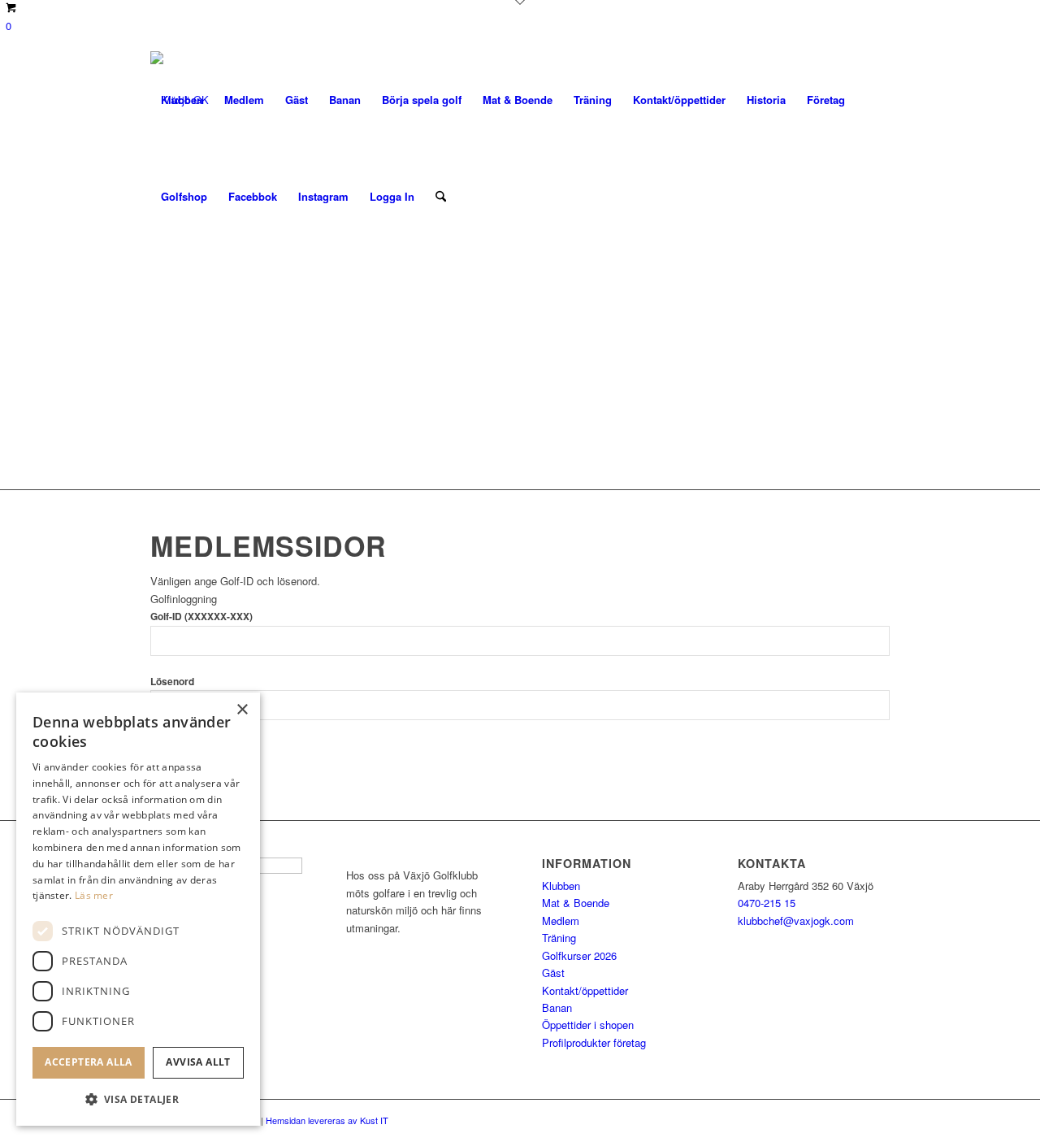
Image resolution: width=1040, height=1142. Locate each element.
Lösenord (172, 681)
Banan (557, 1007)
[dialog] (138, 909)
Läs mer (94, 895)
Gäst (553, 972)
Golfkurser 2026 (579, 955)
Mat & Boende (575, 902)
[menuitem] (182, 99)
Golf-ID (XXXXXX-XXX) (201, 616)
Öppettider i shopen (588, 1024)
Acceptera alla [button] (88, 1062)
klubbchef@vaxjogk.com (796, 920)
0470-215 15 (766, 902)
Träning (559, 937)
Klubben (561, 885)
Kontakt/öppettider (585, 990)
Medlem (560, 920)
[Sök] (441, 196)
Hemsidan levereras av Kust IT (327, 1120)
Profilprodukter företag (594, 1042)
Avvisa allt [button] (198, 1062)
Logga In (392, 196)
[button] (138, 1099)
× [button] (242, 710)
